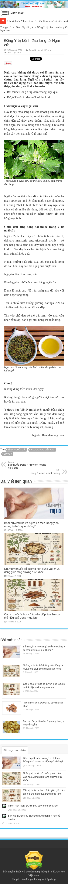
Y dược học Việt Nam (42, 450)
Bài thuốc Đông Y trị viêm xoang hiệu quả (32, 92)
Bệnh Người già (24, 27)
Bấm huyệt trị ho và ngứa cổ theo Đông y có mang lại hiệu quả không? (31, 524)
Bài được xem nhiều (14, 750)
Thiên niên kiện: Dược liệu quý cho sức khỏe (33, 805)
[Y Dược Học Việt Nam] (34, 4)
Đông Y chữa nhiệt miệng (45, 471)
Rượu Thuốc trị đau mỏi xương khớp (29, 97)
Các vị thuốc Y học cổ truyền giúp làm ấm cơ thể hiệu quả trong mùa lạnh (32, 616)
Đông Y (47, 50)
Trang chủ (5, 27)
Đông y (8, 454)
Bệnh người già (48, 213)
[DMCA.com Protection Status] (34, 860)
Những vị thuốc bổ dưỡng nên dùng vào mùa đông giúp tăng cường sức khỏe (32, 570)
